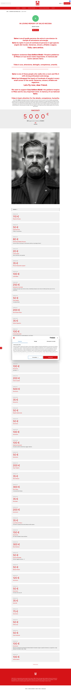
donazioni (35, 123)
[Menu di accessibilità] (69, 1)
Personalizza (34, 357)
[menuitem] (18, 8)
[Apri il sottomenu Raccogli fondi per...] (36, 8)
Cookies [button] (36, 688)
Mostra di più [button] (35, 664)
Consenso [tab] (20, 341)
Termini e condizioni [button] (31, 688)
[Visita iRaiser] (35, 691)
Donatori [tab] (15, 209)
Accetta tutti (50, 357)
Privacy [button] (26, 688)
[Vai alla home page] (38, 3)
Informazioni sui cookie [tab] (51, 341)
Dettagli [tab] (35, 341)
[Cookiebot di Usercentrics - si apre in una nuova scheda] (50, 338)
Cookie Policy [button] (43, 688)
